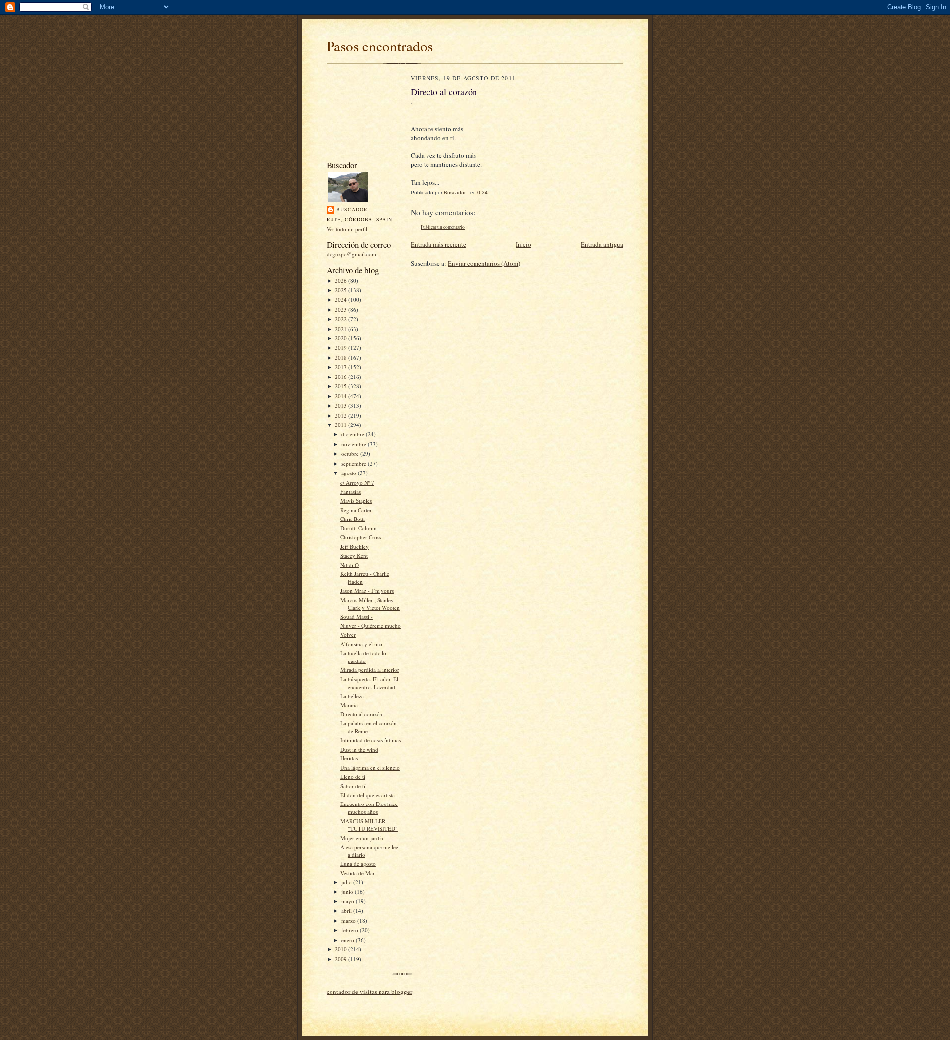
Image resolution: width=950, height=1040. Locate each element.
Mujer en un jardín (361, 838)
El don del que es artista (367, 795)
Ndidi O (349, 564)
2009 (341, 959)
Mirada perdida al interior (369, 669)
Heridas (349, 758)
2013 (341, 405)
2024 (341, 299)
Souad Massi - (356, 616)
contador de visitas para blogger (369, 991)
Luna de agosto (358, 863)
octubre (350, 453)
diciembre (353, 434)
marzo (349, 920)
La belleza (352, 696)
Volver (348, 634)
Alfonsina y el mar (361, 644)
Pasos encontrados (380, 45)
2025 (341, 290)
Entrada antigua (602, 244)
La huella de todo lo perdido (363, 656)
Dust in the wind (359, 749)
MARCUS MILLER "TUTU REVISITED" (369, 825)
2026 (341, 280)
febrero (350, 930)
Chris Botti (352, 518)
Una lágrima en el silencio (370, 767)
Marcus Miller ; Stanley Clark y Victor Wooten (370, 604)
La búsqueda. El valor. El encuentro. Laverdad (369, 683)
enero (348, 940)
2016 (341, 376)
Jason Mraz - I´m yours (367, 590)
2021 (341, 328)
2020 (341, 338)
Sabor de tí (352, 786)
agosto (349, 472)
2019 (341, 347)
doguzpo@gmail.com (351, 254)
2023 (341, 309)
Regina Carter (356, 510)
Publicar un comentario (443, 227)
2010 (341, 949)
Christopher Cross (360, 537)
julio (347, 882)
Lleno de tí (352, 776)
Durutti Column (358, 528)
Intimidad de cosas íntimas (370, 740)
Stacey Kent (354, 555)
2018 (341, 357)
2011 (341, 424)
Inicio (523, 244)
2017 (341, 367)
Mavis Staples (356, 500)
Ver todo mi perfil (347, 229)
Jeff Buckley (354, 546)
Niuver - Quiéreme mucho (370, 625)
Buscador (352, 209)
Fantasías (350, 491)
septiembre (354, 463)
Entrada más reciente (438, 244)
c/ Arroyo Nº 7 (357, 482)
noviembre (354, 444)
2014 (341, 396)
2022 (341, 319)
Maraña (349, 705)
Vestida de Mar (357, 873)
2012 (341, 415)
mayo (348, 901)
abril (347, 910)
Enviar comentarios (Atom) (484, 263)
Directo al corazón (361, 714)
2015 (341, 386)
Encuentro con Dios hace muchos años (369, 807)
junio (348, 891)
